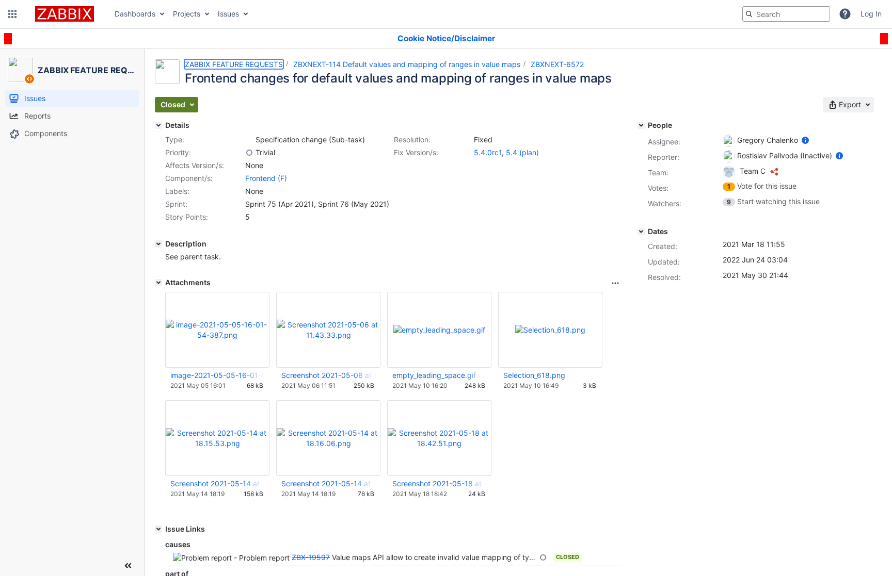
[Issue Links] (158, 529)
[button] (12, 14)
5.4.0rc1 (488, 152)
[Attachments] (158, 282)
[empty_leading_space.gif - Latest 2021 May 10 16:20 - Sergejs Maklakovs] (439, 329)
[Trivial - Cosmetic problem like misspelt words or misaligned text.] (249, 153)
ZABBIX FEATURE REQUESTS (234, 64)
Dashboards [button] (135, 13)
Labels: (177, 191)
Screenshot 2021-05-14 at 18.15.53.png (216, 483)
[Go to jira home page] (64, 14)
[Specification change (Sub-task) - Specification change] (249, 140)
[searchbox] (786, 14)
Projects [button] (186, 13)
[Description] (158, 244)
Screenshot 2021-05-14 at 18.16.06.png (327, 483)
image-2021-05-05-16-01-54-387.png (216, 375)
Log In (871, 13)
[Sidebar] (128, 565)
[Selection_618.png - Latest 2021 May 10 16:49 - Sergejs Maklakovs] (550, 329)
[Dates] (641, 231)
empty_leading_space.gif (434, 375)
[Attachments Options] (615, 283)
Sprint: (176, 204)
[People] (641, 125)
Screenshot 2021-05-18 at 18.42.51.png (438, 483)
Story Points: (186, 216)
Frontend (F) (266, 178)
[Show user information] (805, 140)
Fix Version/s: (416, 152)
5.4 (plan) (522, 152)
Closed (567, 557)
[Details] (158, 125)
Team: (658, 172)
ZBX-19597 (311, 557)
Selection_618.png (534, 375)
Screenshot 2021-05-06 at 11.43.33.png (327, 375)
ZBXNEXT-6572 (557, 64)
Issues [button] (228, 13)
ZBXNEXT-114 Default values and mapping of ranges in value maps (406, 64)
